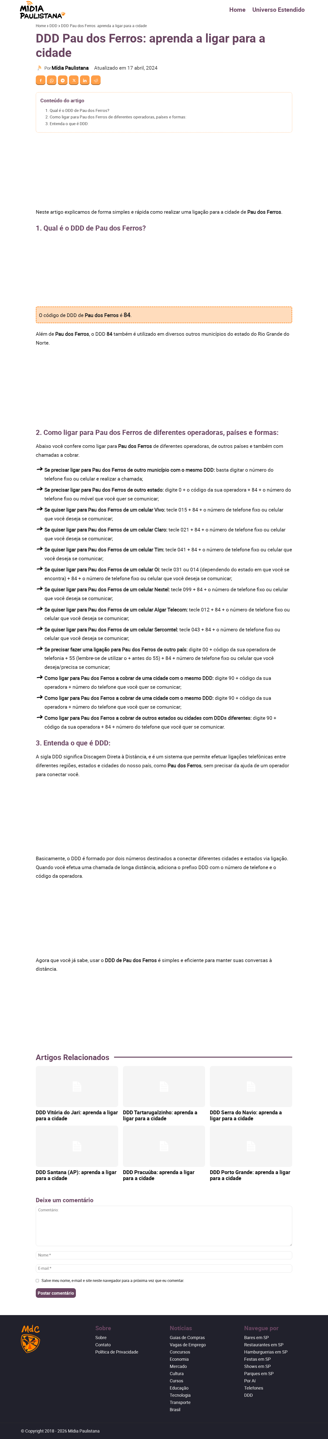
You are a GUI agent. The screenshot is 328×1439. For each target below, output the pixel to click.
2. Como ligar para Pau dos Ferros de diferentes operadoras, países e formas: (115, 117)
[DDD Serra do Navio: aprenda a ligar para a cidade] (251, 1086)
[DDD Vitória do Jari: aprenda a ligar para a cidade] (77, 1086)
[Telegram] (62, 80)
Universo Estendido (278, 9)
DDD (53, 25)
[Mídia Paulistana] (40, 68)
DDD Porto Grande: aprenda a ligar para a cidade (250, 1175)
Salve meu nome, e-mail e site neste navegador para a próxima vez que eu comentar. (113, 1280)
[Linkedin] (85, 80)
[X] (74, 80)
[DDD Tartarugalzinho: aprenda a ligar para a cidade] (164, 1086)
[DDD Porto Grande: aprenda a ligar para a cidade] (251, 1146)
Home (237, 9)
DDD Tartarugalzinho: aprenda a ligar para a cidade (160, 1115)
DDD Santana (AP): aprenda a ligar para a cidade (76, 1175)
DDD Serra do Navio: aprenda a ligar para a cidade (246, 1115)
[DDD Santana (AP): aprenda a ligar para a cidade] (77, 1146)
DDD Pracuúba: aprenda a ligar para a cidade (158, 1175)
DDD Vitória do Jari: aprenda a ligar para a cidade (77, 1115)
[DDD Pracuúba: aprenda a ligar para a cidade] (164, 1146)
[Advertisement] (164, 172)
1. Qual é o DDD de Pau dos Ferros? (77, 110)
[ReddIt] (96, 80)
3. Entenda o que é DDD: (67, 123)
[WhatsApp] (51, 80)
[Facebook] (40, 80)
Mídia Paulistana (70, 67)
